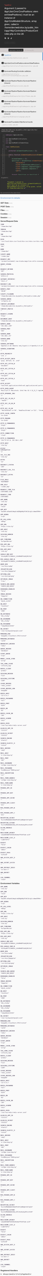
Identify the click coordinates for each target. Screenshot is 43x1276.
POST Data (5, 206)
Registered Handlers (9, 1270)
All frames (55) (29, 50)
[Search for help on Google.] (5, 38)
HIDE (13, 43)
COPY (7, 43)
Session (4, 217)
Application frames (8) (15, 50)
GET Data (4, 203)
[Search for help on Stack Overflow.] (11, 38)
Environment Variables (10, 883)
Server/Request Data (9, 221)
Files (3, 210)
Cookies (4, 214)
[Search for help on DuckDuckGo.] (8, 38)
